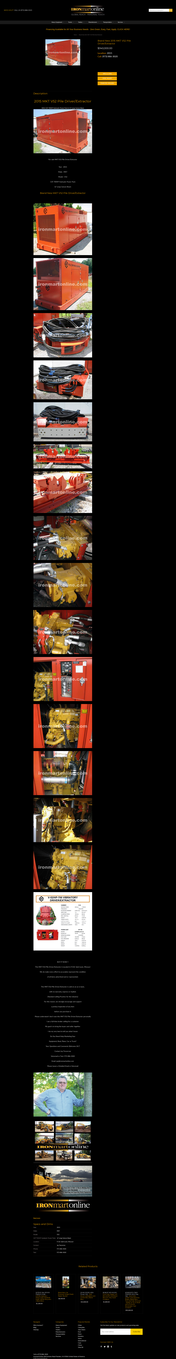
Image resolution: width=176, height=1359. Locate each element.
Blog (34, 1327)
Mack (79, 1334)
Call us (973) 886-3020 (40, 1354)
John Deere (81, 1329)
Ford (79, 1332)
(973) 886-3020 (110, 56)
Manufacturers (92, 22)
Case (79, 1343)
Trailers (80, 22)
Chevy (80, 1345)
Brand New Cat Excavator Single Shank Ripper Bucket (66, 1294)
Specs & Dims (107, 73)
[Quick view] (48, 1279)
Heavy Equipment (57, 22)
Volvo (80, 1338)
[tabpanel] (43, 1294)
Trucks (70, 22)
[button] (169, 11)
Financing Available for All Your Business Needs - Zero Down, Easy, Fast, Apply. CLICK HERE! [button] (88, 29)
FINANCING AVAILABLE (107, 83)
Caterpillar (81, 1327)
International (82, 1340)
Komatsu (81, 1336)
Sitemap (36, 1329)
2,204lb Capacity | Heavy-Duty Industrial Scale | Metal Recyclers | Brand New (43, 1297)
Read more (36, 1218)
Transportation (107, 22)
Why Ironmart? (38, 1325)
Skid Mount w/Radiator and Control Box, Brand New (87, 1296)
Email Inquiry (107, 78)
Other (80, 1325)
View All (80, 1347)
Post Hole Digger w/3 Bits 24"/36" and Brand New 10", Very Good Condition (110, 1296)
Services (120, 22)
